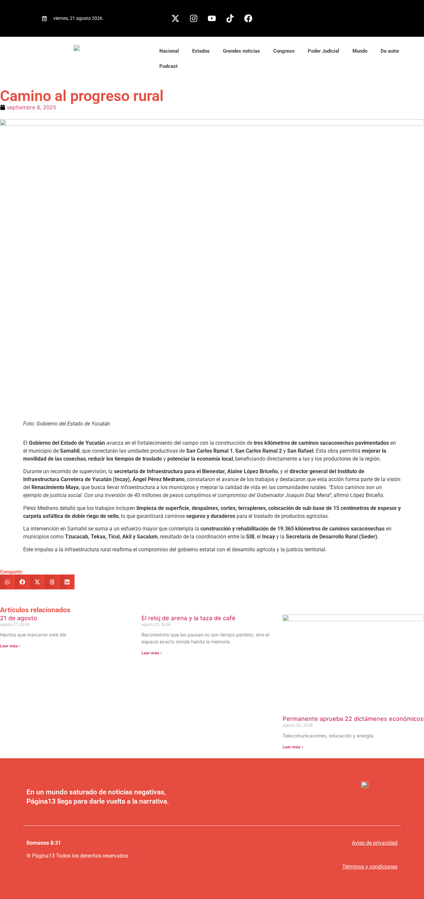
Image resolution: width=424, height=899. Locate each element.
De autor (390, 51)
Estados (201, 51)
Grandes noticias (241, 51)
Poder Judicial (323, 51)
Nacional (169, 51)
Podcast (168, 66)
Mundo (359, 51)
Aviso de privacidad (375, 843)
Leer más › (10, 645)
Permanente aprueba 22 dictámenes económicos (353, 718)
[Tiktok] (230, 18)
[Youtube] (212, 18)
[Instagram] (194, 18)
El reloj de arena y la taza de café (188, 618)
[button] (7, 581)
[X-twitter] (175, 18)
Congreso (283, 51)
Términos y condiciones (370, 867)
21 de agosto (18, 618)
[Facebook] (248, 18)
